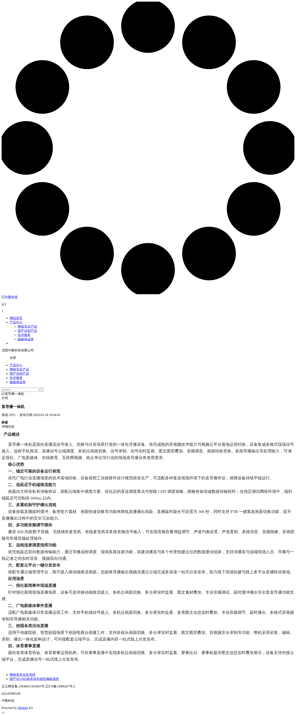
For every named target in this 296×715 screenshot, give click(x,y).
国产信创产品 (27, 330)
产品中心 (16, 322)
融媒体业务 (26, 339)
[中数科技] (10, 297)
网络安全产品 (27, 326)
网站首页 (16, 318)
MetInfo (23, 708)
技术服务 (24, 335)
